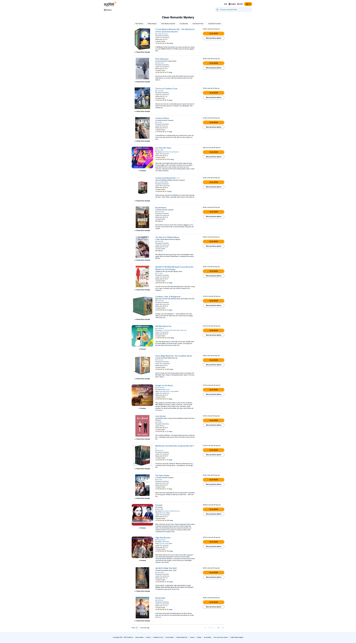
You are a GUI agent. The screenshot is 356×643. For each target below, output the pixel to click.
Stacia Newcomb (174, 152)
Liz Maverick (160, 328)
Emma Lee (160, 360)
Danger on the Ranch (164, 386)
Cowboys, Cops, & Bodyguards (168, 297)
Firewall (158, 505)
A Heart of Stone (162, 118)
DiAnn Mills (160, 509)
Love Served (160, 416)
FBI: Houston (162, 513)
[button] (139, 23)
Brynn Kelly (160, 150)
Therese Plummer (175, 511)
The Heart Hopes (162, 475)
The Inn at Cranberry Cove (166, 89)
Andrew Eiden (176, 330)
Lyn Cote (159, 122)
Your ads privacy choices (221, 637)
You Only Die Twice (163, 148)
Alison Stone (160, 63)
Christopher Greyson (162, 34)
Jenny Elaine (160, 572)
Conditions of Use (158, 637)
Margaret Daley (161, 540)
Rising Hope (160, 598)
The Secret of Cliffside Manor (167, 237)
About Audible (139, 637)
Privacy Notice (170, 637)
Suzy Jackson (165, 511)
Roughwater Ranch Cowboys (167, 391)
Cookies (199, 637)
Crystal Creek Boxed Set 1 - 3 (167, 178)
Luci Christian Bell (167, 330)
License (192, 637)
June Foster (160, 91)
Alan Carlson (165, 152)
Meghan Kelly (165, 389)
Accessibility (207, 637)
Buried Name (160, 208)
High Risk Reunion (162, 538)
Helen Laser (183, 330)
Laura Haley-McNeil (162, 182)
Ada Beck (159, 422)
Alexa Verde (160, 300)
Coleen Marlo (165, 541)
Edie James (160, 450)
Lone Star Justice (163, 543)
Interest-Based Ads (181, 637)
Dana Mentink (161, 387)
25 (218, 627)
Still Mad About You (163, 326)
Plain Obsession (162, 59)
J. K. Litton (160, 273)
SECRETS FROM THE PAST (166, 568)
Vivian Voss (160, 241)
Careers (148, 637)
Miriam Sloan (160, 211)
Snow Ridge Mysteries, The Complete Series (173, 356)
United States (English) (236, 637)
